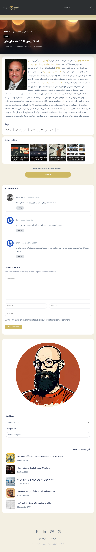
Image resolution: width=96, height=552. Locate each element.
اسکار (30, 60)
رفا (17, 220)
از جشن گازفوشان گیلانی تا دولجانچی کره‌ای (33, 468)
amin (18, 243)
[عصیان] (11, 7)
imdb (58, 68)
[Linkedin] (44, 531)
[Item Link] (10, 458)
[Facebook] (36, 531)
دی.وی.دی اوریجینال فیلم (52, 82)
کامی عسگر (49, 130)
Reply (20, 207)
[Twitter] (59, 531)
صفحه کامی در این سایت (52, 71)
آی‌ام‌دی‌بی (18, 130)
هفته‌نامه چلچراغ (82, 60)
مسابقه (58, 130)
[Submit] (91, 8)
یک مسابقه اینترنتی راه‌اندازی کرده (44, 64)
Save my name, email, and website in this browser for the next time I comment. (38, 320)
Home (6, 31)
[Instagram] (52, 531)
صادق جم (19, 197)
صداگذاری (34, 130)
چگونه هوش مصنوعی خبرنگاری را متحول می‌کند (35, 479)
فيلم (31, 31)
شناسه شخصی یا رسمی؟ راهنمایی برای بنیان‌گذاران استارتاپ (40, 456)
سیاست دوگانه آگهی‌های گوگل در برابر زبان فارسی (36, 491)
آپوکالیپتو (45, 60)
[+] (64, 101)
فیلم (41, 130)
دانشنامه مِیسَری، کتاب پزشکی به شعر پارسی (34, 503)
